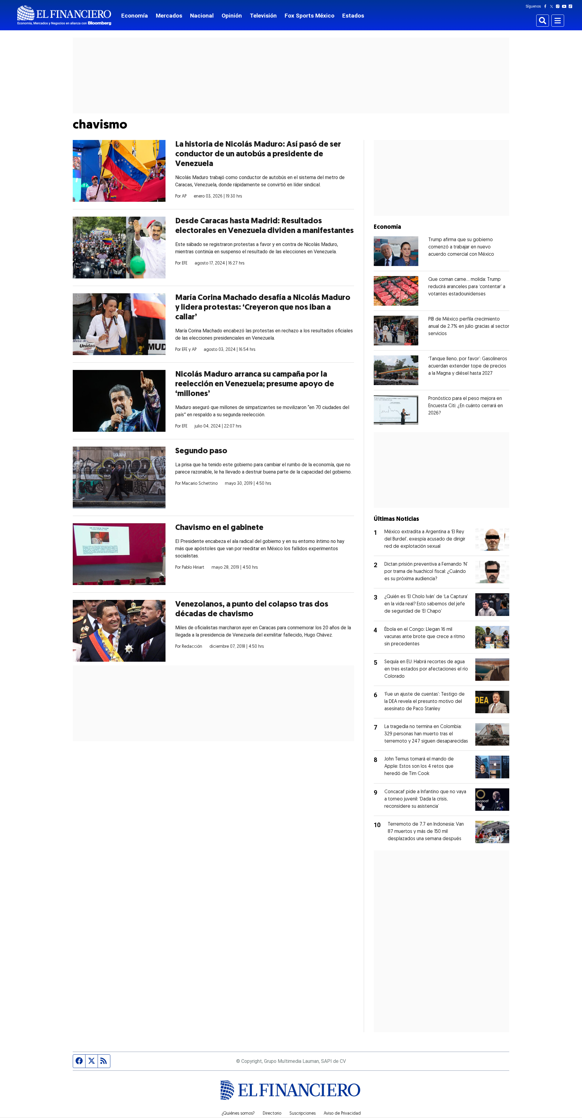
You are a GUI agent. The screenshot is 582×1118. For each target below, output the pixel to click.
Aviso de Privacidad (342, 1114)
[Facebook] (547, 6)
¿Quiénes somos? (238, 1114)
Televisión (263, 15)
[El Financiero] (64, 15)
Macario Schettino (200, 483)
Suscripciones (302, 1114)
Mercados (169, 15)
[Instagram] (559, 6)
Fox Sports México (309, 15)
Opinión (232, 15)
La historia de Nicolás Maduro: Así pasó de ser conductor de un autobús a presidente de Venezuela (258, 154)
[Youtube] (565, 6)
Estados (353, 15)
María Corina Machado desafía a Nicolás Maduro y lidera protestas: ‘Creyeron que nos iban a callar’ (262, 307)
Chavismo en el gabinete (219, 528)
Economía (134, 15)
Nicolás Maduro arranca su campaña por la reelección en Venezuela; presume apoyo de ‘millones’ (254, 384)
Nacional (202, 15)
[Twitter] (553, 6)
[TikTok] (572, 6)
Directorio (272, 1114)
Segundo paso (201, 451)
